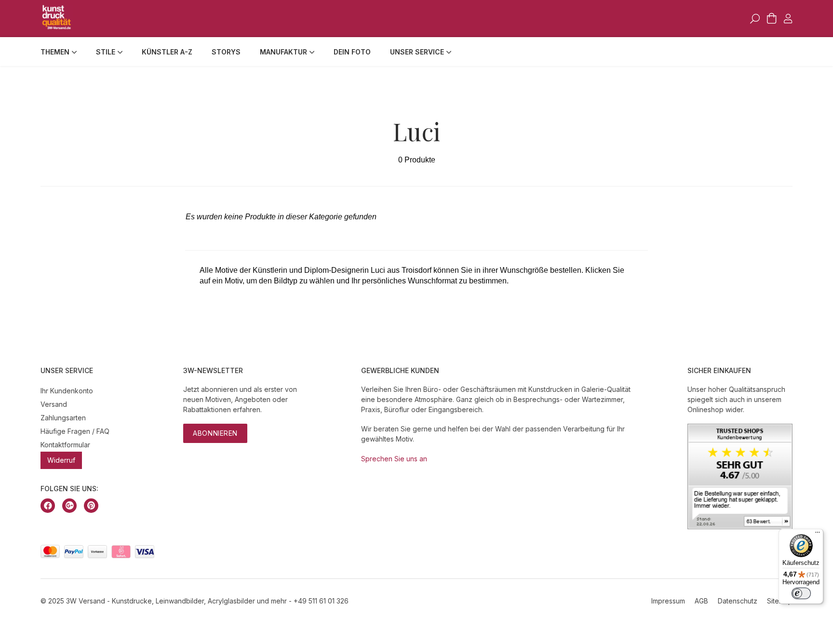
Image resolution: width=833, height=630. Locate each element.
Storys (226, 52)
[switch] (801, 593)
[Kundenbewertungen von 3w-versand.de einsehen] (740, 527)
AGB (701, 601)
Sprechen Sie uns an (394, 459)
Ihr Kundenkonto (66, 391)
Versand (53, 404)
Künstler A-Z (167, 52)
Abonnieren (215, 433)
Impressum (668, 601)
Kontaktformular (65, 445)
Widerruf (61, 460)
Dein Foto (352, 52)
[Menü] (817, 534)
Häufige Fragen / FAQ (74, 431)
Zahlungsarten (63, 418)
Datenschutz (737, 601)
